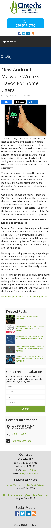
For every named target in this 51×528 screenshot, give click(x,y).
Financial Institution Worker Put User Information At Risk (29, 337)
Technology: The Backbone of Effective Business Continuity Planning (29, 358)
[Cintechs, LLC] (25, 12)
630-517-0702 (25, 25)
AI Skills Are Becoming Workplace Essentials (25, 495)
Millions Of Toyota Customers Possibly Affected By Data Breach (30, 328)
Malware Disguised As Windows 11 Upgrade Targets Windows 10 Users (30, 348)
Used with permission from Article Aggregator (24, 296)
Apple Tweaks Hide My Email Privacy (25, 485)
